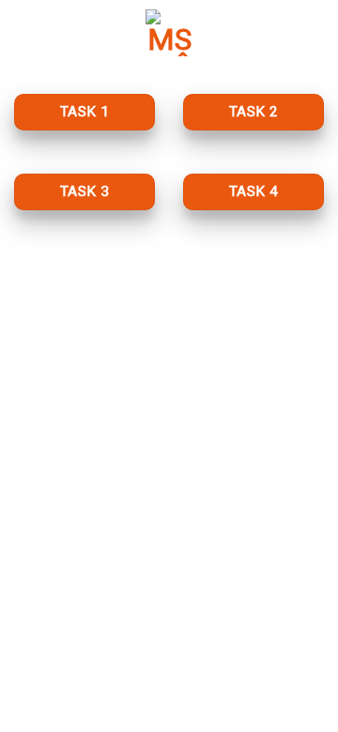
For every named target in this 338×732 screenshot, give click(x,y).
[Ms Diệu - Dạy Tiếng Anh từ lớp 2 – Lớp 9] (169, 33)
